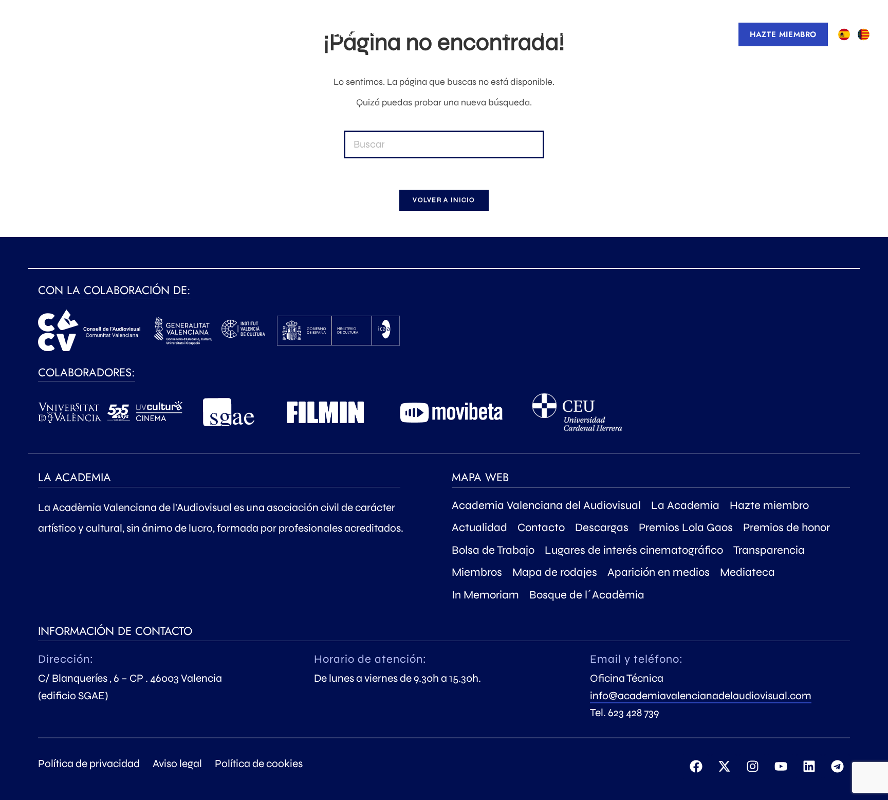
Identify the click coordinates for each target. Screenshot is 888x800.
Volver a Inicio (444, 200)
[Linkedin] (809, 766)
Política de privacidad (89, 763)
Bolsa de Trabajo (493, 550)
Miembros (477, 572)
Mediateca (747, 572)
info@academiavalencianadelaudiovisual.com (700, 695)
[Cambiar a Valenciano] (863, 34)
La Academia (685, 505)
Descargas (601, 527)
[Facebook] (696, 766)
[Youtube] (780, 766)
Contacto (541, 527)
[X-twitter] (724, 766)
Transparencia (769, 550)
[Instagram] (752, 766)
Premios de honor (786, 527)
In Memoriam (485, 595)
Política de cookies (259, 763)
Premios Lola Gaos (686, 527)
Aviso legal (177, 763)
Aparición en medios (658, 572)
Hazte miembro (769, 505)
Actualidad (479, 527)
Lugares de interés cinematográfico (634, 550)
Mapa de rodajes (554, 572)
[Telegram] (837, 766)
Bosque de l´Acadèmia (586, 595)
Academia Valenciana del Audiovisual (546, 505)
